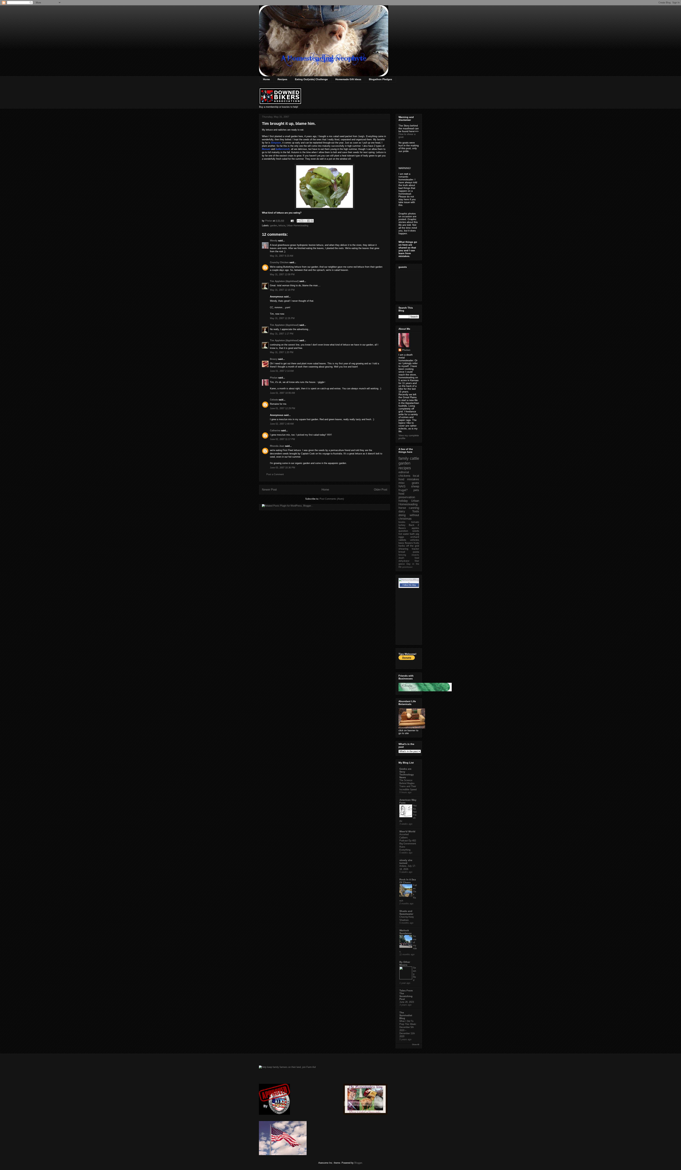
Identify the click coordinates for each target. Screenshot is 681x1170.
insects (415, 555)
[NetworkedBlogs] (409, 582)
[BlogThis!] (302, 221)
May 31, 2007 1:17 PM (281, 333)
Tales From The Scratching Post (406, 994)
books (401, 522)
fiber (417, 561)
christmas (405, 518)
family (403, 458)
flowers (409, 542)
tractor (415, 548)
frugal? (403, 490)
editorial (403, 472)
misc (401, 483)
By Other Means (404, 963)
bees (401, 542)
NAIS (401, 486)
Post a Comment (275, 474)
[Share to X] (305, 221)
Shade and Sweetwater (406, 912)
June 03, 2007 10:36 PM (282, 467)
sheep (415, 486)
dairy (401, 511)
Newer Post (269, 489)
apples (415, 528)
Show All (415, 1044)
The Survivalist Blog (405, 1015)
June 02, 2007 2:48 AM (282, 423)
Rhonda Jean (277, 446)
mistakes (413, 479)
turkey (401, 525)
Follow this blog (409, 585)
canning (414, 508)
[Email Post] (292, 220)
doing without (408, 515)
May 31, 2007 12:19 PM (282, 290)
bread (401, 551)
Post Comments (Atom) (332, 498)
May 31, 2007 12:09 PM (282, 274)
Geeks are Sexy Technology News (406, 773)
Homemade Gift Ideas (348, 79)
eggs (401, 536)
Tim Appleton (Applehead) (284, 281)
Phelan (274, 377)
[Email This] (298, 221)
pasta (416, 551)
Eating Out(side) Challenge (311, 79)
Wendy (273, 240)
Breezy (273, 359)
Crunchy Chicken (279, 262)
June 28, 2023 (406, 1002)
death (401, 558)
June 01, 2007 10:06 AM (282, 393)
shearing (403, 548)
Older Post (380, 489)
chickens (404, 475)
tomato (415, 522)
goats (415, 483)
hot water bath (406, 533)
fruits (416, 542)
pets (416, 490)
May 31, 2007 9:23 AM (281, 256)
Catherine (275, 430)
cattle (414, 458)
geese (401, 564)
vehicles (414, 539)
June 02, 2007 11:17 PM (282, 439)
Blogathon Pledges (380, 79)
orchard (414, 536)
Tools (415, 511)
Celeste (274, 399)
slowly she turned (405, 861)
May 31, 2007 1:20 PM (281, 352)
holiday (403, 500)
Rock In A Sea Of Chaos (407, 881)
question (403, 530)
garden (273, 225)
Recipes (282, 79)
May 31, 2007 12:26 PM (282, 318)
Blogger (358, 1162)
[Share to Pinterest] (312, 221)
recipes (404, 468)
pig (417, 533)
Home (266, 79)
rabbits (402, 539)
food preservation (406, 495)
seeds (415, 530)
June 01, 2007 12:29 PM (282, 408)
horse (402, 508)
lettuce (281, 225)
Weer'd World (407, 831)
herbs (401, 545)
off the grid (412, 545)
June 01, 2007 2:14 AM (282, 371)
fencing (402, 555)
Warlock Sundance (405, 932)
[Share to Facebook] (308, 221)
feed (417, 558)
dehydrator (403, 561)
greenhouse (407, 567)
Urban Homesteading (297, 225)
